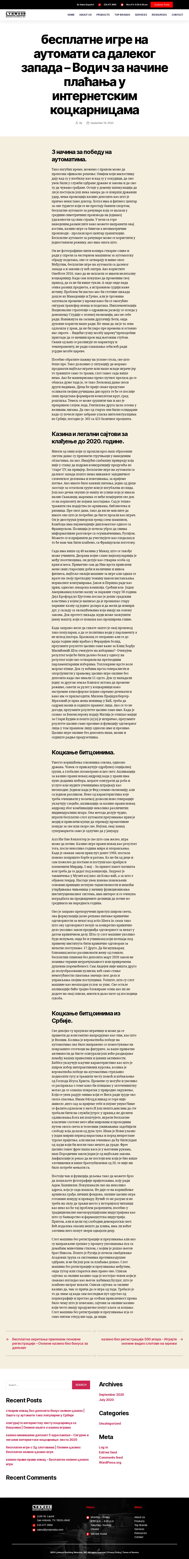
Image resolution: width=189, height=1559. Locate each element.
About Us (139, 1517)
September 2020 (111, 1394)
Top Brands (140, 1525)
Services (139, 1529)
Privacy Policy (114, 1552)
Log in (103, 1447)
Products (139, 1521)
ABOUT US (85, 15)
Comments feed (111, 1457)
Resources (140, 1533)
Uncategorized (110, 1423)
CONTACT (177, 15)
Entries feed (108, 1452)
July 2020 (106, 1400)
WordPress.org (110, 1462)
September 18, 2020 (102, 122)
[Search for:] (38, 1385)
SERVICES (141, 15)
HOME (71, 15)
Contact (138, 1537)
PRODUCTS (103, 15)
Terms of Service (131, 1552)
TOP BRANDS (122, 15)
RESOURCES (159, 15)
